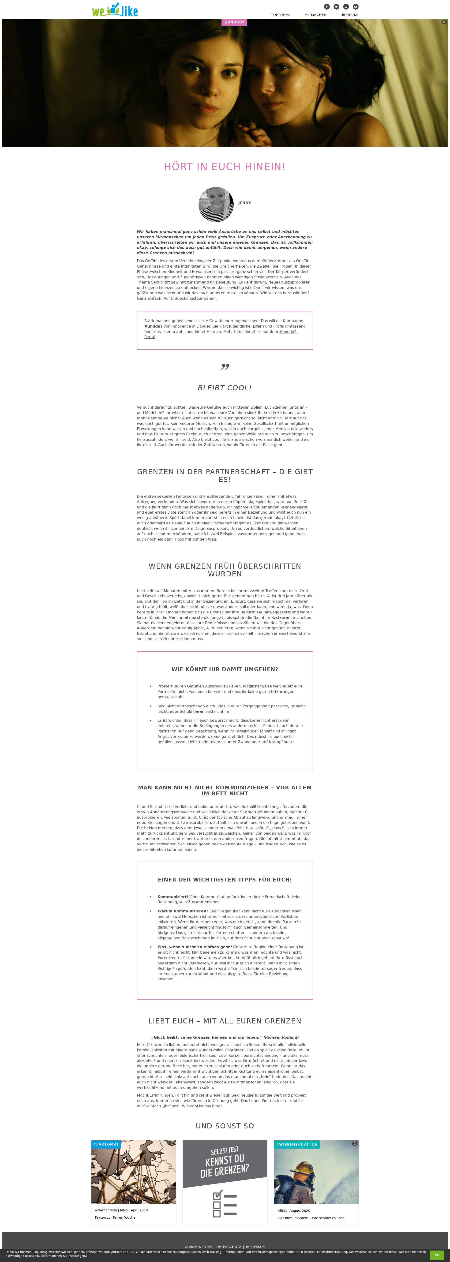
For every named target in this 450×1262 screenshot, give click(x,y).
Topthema (281, 15)
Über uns (350, 15)
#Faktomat (106, 1144)
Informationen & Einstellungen (63, 1256)
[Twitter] (336, 7)
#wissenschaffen (297, 1144)
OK (437, 1255)
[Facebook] (327, 7)
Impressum (255, 1247)
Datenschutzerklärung (331, 1252)
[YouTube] (356, 7)
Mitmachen (315, 15)
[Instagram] (346, 7)
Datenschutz (228, 1247)
